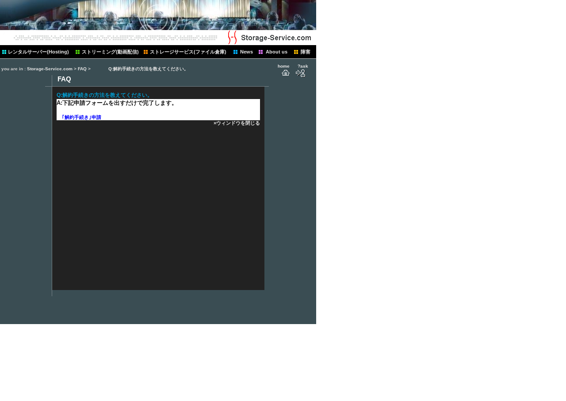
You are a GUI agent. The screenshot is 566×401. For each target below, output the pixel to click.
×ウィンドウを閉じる (237, 123)
